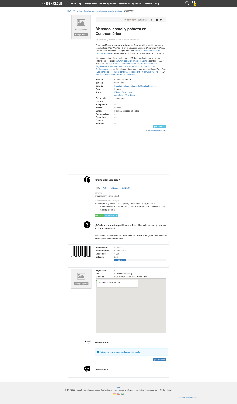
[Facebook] (156, 19)
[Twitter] (160, 19)
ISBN (69, 10)
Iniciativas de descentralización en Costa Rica (115, 74)
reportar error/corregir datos (157, 130)
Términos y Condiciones (188, 397)
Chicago (114, 187)
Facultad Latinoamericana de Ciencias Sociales (135, 86)
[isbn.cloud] (53, 3)
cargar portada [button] (82, 34)
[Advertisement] (51, 51)
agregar (100, 215)
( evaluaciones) (145, 20)
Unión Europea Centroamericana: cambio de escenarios (131, 63)
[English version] (118, 395)
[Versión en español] (115, 395)
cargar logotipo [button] (82, 283)
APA (98, 187)
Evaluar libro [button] (161, 360)
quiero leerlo (161, 126)
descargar (111, 215)
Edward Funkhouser (123, 92)
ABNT (105, 187)
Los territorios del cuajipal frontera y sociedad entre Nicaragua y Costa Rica (130, 71)
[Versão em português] (122, 395)
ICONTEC (125, 187)
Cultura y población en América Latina (132, 60)
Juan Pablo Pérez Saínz (124, 95)
